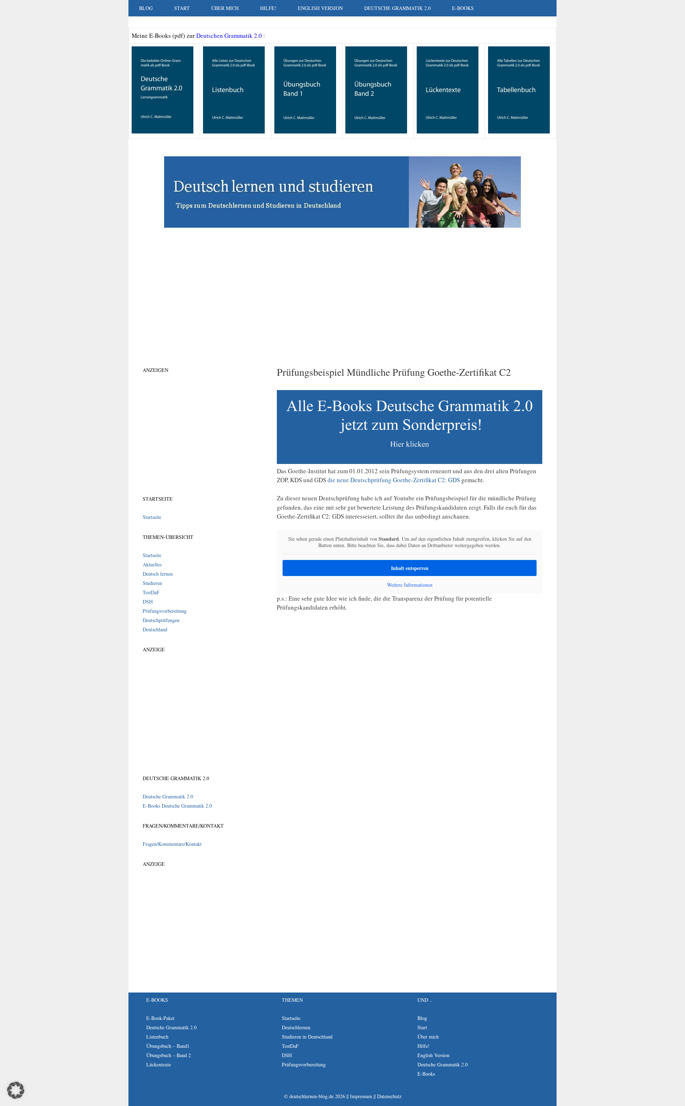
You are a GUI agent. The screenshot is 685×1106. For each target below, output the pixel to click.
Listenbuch (157, 1036)
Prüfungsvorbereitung (165, 610)
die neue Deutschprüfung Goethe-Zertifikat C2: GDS (394, 480)
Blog (146, 8)
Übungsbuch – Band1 (167, 1045)
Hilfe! (268, 8)
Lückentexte (158, 1064)
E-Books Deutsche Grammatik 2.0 (177, 805)
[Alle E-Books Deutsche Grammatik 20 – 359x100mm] (409, 462)
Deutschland (155, 629)
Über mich (225, 8)
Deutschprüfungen (161, 620)
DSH (148, 601)
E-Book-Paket (160, 1018)
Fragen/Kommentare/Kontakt (172, 843)
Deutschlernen (296, 1027)
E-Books (463, 8)
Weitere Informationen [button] (409, 585)
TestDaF (151, 592)
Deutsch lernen (158, 573)
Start (182, 8)
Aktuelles (152, 564)
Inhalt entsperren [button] (409, 568)
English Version (320, 8)
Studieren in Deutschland (307, 1036)
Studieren (152, 583)
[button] (15, 1090)
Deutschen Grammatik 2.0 (229, 35)
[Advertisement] (342, 285)
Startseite (152, 517)
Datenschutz (389, 1096)
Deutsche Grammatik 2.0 (397, 8)
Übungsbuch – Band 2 (168, 1055)
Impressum (361, 1096)
